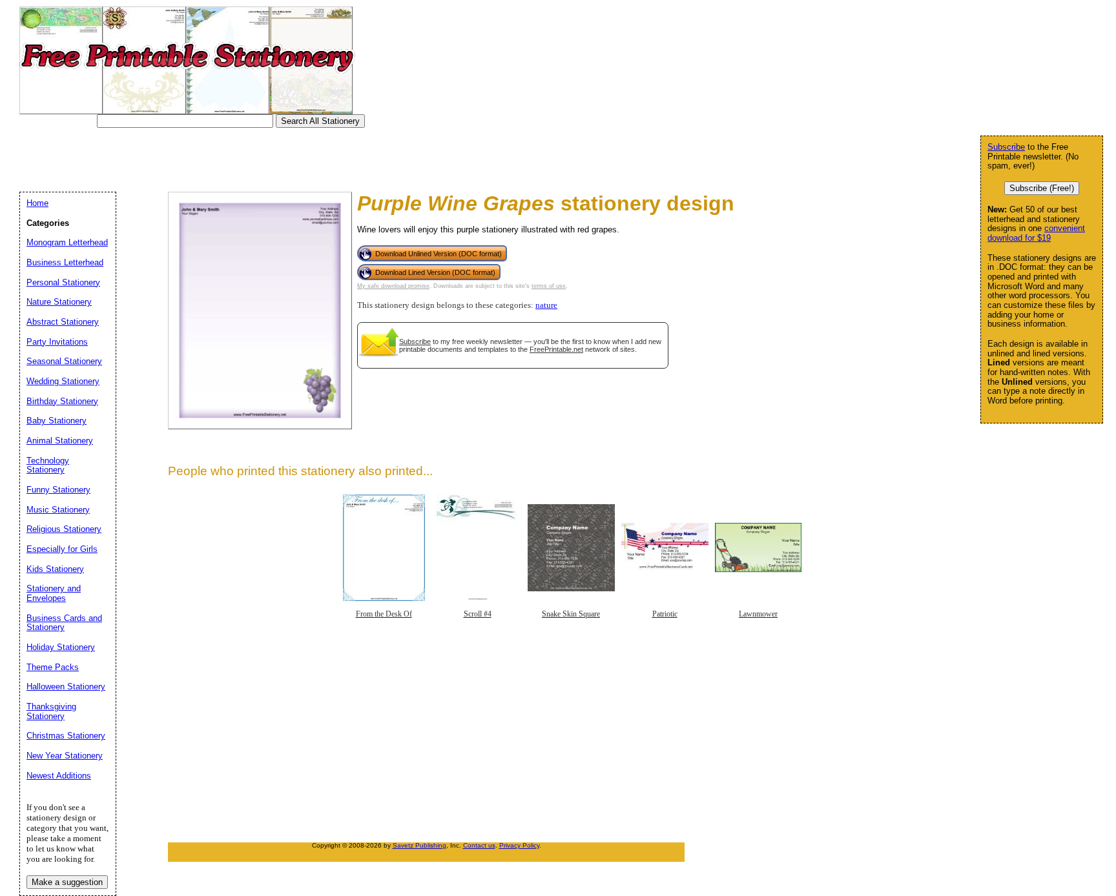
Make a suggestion (67, 882)
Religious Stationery (63, 529)
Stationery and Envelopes (53, 593)
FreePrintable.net (556, 349)
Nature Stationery (59, 302)
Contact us (479, 845)
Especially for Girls (62, 549)
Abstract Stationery (62, 322)
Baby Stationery (56, 420)
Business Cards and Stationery (64, 623)
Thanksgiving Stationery (51, 711)
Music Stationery (58, 509)
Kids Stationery (55, 569)
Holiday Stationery (60, 647)
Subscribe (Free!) (1041, 188)
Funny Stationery (58, 489)
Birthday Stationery (62, 401)
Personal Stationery (63, 282)
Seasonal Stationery (64, 361)
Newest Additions (58, 775)
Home (37, 203)
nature (546, 305)
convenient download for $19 (1036, 233)
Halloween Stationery (65, 686)
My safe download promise (393, 286)
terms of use (549, 286)
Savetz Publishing (419, 845)
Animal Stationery (59, 440)
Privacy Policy (519, 845)
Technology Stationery (47, 465)
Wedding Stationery (62, 381)
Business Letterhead (64, 262)
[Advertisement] (261, 157)
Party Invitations (57, 342)
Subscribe (415, 341)
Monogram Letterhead (67, 242)
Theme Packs (52, 667)
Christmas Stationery (65, 735)
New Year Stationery (64, 755)
